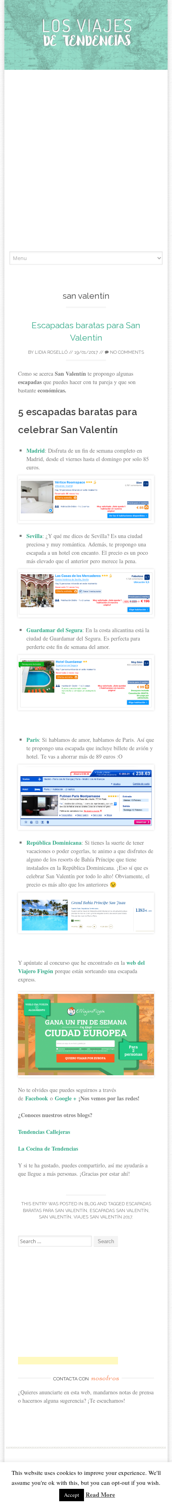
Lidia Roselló (51, 352)
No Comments (126, 352)
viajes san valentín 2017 (103, 1217)
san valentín (55, 1217)
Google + (65, 1098)
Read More (100, 1494)
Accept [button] (71, 1494)
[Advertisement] (86, 161)
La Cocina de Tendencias (48, 1148)
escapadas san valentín (119, 1210)
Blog (90, 1203)
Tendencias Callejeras (45, 1132)
